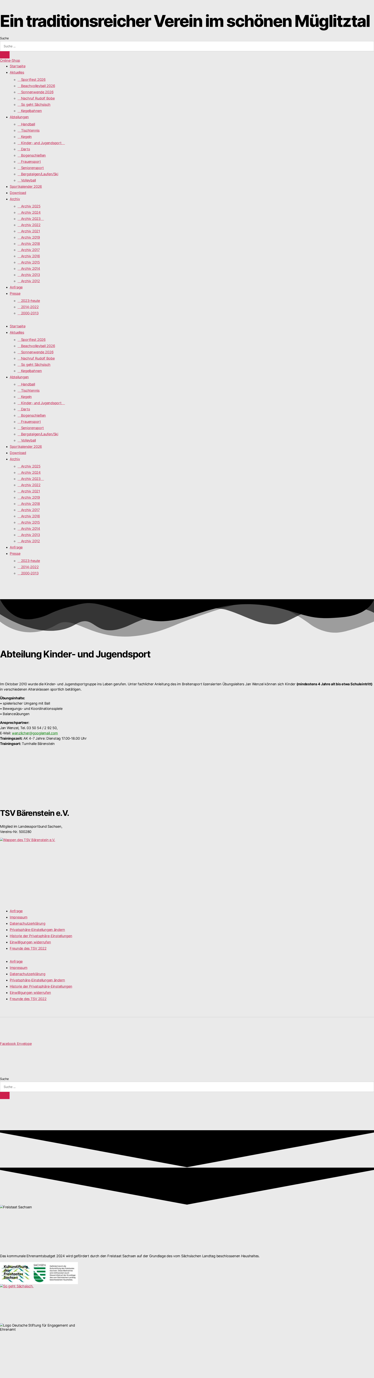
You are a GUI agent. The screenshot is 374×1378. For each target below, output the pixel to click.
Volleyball (27, 180)
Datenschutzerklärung (27, 923)
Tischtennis (29, 130)
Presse (15, 293)
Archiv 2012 (29, 281)
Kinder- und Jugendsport (41, 143)
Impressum (18, 917)
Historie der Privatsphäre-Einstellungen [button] (41, 936)
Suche (4, 38)
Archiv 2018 (29, 244)
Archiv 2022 (29, 225)
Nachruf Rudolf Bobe (36, 98)
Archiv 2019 (29, 237)
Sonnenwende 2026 (35, 92)
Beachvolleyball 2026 (36, 86)
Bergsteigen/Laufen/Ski (38, 174)
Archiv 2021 (29, 231)
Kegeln (25, 137)
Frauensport (29, 162)
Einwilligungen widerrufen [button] (30, 942)
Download (18, 193)
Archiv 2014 (29, 268)
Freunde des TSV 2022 (28, 948)
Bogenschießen (32, 155)
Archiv (15, 199)
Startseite (17, 66)
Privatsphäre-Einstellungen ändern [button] (37, 930)
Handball (26, 124)
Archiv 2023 (31, 219)
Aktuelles (17, 72)
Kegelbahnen (30, 111)
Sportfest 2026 (32, 80)
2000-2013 (28, 313)
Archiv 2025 (29, 206)
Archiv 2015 (29, 262)
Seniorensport (31, 168)
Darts (24, 149)
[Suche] (5, 54)
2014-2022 (28, 307)
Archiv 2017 (29, 250)
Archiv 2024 (29, 212)
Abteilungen (19, 117)
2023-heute (29, 301)
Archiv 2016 (29, 256)
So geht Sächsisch (34, 104)
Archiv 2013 (29, 275)
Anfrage (16, 287)
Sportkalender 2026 (26, 186)
